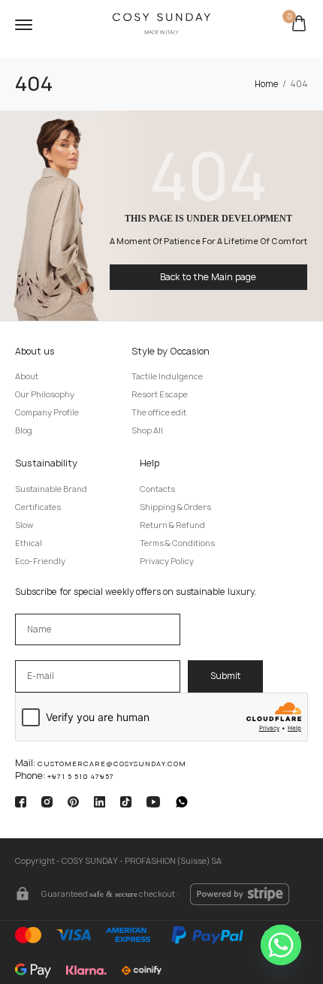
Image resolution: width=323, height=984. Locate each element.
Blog (23, 430)
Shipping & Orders (175, 507)
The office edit (158, 412)
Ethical (28, 543)
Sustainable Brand (51, 489)
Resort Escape (159, 394)
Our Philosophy (44, 394)
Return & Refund (172, 525)
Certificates (38, 507)
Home (267, 84)
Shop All (147, 430)
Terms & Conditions (177, 543)
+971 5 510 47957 (80, 776)
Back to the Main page (208, 276)
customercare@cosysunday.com (112, 763)
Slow (24, 525)
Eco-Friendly (40, 561)
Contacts (157, 489)
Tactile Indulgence (167, 376)
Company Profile (47, 412)
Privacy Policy (167, 561)
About (26, 376)
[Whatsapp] (281, 945)
